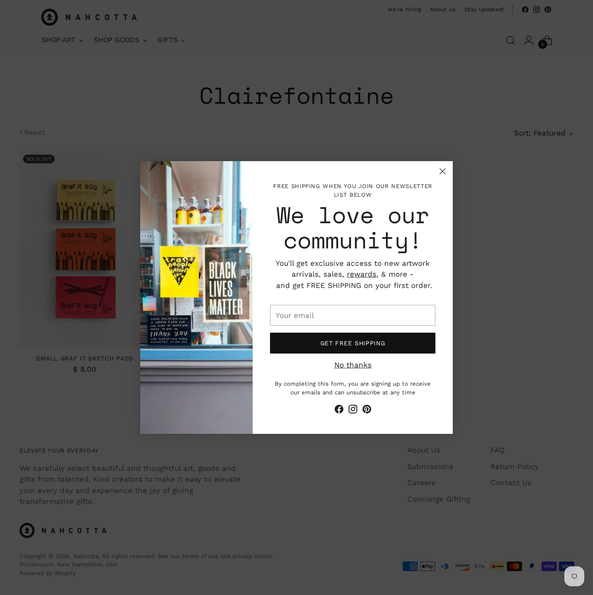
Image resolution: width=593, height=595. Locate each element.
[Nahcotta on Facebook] (339, 411)
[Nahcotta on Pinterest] (367, 411)
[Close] (442, 171)
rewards (361, 274)
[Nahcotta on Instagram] (353, 411)
